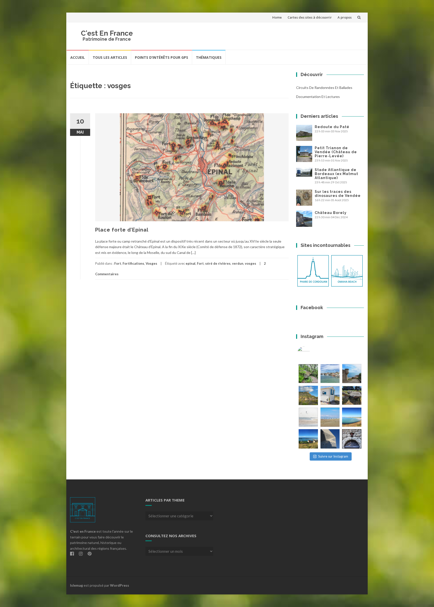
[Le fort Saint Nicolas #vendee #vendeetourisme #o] (351, 373)
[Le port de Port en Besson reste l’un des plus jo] (308, 439)
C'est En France (107, 33)
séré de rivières (218, 263)
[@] (311, 352)
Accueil (77, 57)
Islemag (76, 585)
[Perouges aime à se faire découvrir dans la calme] (351, 439)
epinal (190, 263)
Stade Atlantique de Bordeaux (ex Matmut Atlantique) (336, 174)
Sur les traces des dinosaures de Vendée (338, 194)
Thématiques (209, 57)
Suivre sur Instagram (333, 456)
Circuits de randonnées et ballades (324, 87)
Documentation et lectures (318, 96)
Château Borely (331, 213)
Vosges (151, 263)
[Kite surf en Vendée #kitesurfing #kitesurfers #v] (308, 417)
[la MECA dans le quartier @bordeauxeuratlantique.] (330, 439)
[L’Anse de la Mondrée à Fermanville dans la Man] (351, 417)
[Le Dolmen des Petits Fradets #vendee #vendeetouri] (351, 395)
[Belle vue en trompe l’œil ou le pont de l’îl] (330, 417)
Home (277, 17)
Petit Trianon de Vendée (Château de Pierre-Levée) (336, 152)
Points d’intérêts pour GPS (161, 57)
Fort (117, 263)
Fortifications (133, 263)
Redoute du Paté (332, 127)
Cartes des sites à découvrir (310, 17)
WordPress (119, 585)
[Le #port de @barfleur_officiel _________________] (330, 373)
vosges (250, 263)
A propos (345, 17)
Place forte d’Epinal (121, 230)
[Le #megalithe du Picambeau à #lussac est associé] (308, 373)
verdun (237, 263)
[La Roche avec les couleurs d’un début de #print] (308, 395)
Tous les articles (110, 57)
